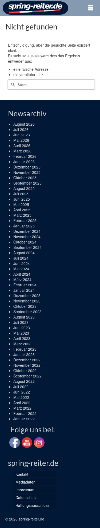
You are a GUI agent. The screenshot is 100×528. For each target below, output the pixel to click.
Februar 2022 (25, 413)
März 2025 (22, 215)
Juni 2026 (21, 134)
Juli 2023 (21, 322)
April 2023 (21, 338)
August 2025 (24, 188)
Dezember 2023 (27, 295)
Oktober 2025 (25, 177)
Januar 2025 (24, 226)
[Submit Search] (12, 84)
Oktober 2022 (25, 370)
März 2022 (22, 408)
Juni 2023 (21, 327)
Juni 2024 (21, 263)
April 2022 (21, 402)
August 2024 (24, 252)
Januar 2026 (24, 161)
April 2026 (21, 145)
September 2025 (27, 183)
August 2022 (24, 381)
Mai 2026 (21, 140)
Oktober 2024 (25, 242)
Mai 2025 (21, 204)
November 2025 (27, 172)
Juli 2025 (21, 193)
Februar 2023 (25, 349)
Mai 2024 (21, 268)
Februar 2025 (25, 220)
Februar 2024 (25, 284)
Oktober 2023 (25, 306)
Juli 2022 (21, 386)
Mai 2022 (21, 397)
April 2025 (21, 209)
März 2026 (22, 150)
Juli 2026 (21, 129)
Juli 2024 (21, 258)
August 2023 (24, 317)
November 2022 (27, 365)
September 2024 (27, 247)
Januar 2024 (24, 290)
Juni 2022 (21, 392)
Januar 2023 (24, 354)
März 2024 (22, 279)
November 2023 (27, 301)
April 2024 (21, 274)
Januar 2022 (24, 418)
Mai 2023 (21, 333)
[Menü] (90, 8)
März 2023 (22, 343)
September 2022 (27, 376)
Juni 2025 (21, 199)
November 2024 (27, 236)
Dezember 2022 (27, 359)
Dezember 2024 (27, 231)
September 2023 (27, 311)
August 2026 (24, 124)
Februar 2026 (25, 156)
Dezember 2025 (27, 167)
